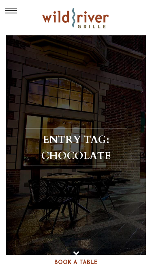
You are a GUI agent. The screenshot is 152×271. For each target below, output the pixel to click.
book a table (76, 263)
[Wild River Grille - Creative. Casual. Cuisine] (76, 18)
